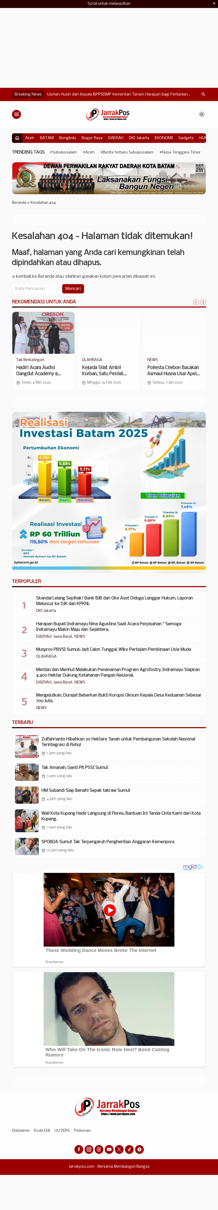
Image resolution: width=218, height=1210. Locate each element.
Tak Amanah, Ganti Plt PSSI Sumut (74, 767)
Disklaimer (21, 1131)
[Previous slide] (196, 302)
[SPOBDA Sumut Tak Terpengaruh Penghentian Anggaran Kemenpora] (27, 846)
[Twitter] (119, 1149)
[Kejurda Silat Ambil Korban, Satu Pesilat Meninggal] (109, 333)
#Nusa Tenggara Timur (180, 152)
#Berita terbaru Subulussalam (126, 152)
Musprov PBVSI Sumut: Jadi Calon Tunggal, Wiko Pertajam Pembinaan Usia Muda (113, 649)
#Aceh (88, 152)
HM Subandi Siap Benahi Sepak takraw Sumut (85, 790)
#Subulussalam (63, 152)
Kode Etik (42, 1131)
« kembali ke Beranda (33, 276)
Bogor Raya (92, 138)
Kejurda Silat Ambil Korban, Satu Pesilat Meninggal (102, 374)
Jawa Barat (62, 637)
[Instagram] (89, 1149)
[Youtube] (109, 1149)
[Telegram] (139, 1149)
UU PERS (62, 1131)
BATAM (47, 138)
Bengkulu (67, 138)
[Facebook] (78, 1149)
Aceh (29, 138)
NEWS (152, 360)
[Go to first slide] (203, 302)
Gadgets (186, 138)
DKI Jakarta (139, 138)
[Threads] (99, 1149)
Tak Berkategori (30, 360)
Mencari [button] (73, 289)
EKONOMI (164, 138)
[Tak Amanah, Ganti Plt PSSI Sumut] (27, 772)
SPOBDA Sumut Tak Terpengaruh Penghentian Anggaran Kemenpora (107, 842)
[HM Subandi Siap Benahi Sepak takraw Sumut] (27, 795)
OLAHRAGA (92, 360)
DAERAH (115, 138)
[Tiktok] (129, 1149)
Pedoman (82, 1131)
